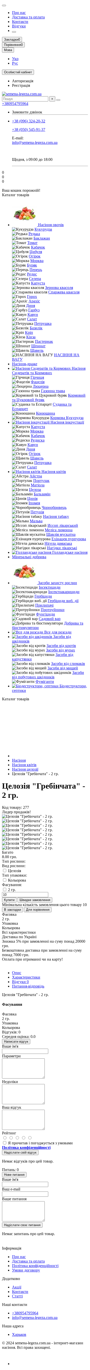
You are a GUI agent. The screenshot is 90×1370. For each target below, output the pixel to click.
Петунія (37, 512)
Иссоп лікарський (63, 525)
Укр (15, 59)
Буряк (32, 265)
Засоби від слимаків (68, 663)
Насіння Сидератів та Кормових (49, 370)
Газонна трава (53, 391)
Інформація (11, 1248)
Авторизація (22, 81)
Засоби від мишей (63, 668)
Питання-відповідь (28, 986)
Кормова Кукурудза (67, 418)
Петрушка (43, 323)
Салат (32, 319)
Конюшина (45, 413)
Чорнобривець (54, 507)
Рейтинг (9, 1133)
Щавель (37, 350)
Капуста (38, 283)
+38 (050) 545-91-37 (28, 129)
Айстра (36, 476)
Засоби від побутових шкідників (48, 674)
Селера (35, 278)
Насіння (19, 760)
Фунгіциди (45, 614)
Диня (30, 305)
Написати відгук (16, 1041)
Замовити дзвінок (27, 112)
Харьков (19, 1334)
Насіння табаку (56, 516)
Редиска (37, 440)
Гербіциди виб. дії (63, 601)
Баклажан (42, 238)
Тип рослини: (14, 861)
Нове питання (14, 1175)
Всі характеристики (19, 932)
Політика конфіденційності (35, 1266)
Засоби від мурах (60, 650)
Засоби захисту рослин (57, 583)
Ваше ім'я (10, 1046)
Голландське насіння (69, 552)
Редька (34, 234)
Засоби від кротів (61, 645)
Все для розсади (57, 632)
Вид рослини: (14, 866)
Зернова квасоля (59, 287)
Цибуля (36, 252)
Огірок (34, 256)
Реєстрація (21, 85)
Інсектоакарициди (64, 592)
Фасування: (12, 885)
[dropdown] (4, 5)
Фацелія (37, 382)
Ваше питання (14, 1199)
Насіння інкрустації (67, 422)
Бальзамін (42, 494)
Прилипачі (44, 605)
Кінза (31, 337)
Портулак (41, 480)
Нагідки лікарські (62, 548)
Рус (15, 63)
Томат (32, 243)
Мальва (36, 521)
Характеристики (26, 977)
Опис (16, 973)
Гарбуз (34, 310)
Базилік (36, 328)
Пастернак (44, 341)
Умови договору (26, 1270)
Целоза (35, 489)
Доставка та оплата (28, 17)
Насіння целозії (25, 769)
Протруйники (52, 610)
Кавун (33, 314)
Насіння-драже (24, 364)
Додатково (11, 1279)
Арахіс (34, 301)
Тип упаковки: (14, 875)
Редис (32, 274)
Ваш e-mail (11, 1189)
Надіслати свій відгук (20, 1152)
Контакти (20, 21)
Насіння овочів (50, 225)
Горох (32, 296)
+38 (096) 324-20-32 (28, 121)
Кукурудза (43, 229)
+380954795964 (15, 103)
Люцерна (40, 386)
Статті (17, 1296)
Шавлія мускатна (61, 534)
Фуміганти (45, 681)
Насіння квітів (53, 471)
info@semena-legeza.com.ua (35, 142)
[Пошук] (58, 100)
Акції (16, 1287)
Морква (37, 261)
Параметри (11, 1056)
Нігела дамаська (58, 543)
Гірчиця (37, 377)
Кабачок (38, 247)
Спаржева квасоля (64, 292)
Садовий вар (49, 619)
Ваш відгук (11, 1107)
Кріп (29, 332)
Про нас (19, 12)
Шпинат (38, 346)
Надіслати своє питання (22, 1225)
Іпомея (34, 503)
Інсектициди (49, 587)
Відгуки (19, 26)
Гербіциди (43, 596)
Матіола (37, 485)
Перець (36, 270)
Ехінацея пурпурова (69, 539)
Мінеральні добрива (29, 557)
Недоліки (10, 1082)
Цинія (32, 498)
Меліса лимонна (58, 530)
